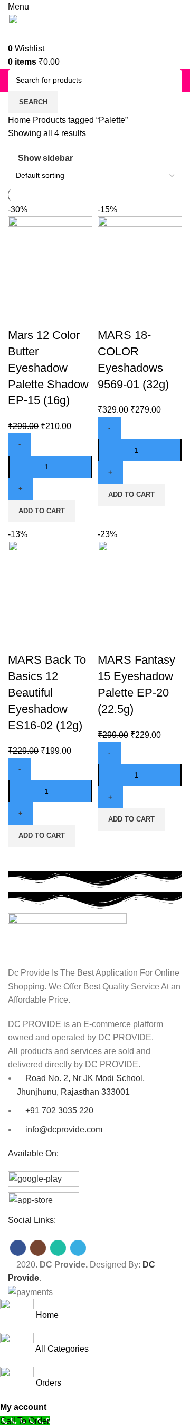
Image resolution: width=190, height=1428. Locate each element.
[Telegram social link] (78, 1248)
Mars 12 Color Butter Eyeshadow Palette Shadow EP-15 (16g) (48, 367)
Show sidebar (45, 158)
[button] (41, 511)
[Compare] (21, 314)
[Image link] (67, 933)
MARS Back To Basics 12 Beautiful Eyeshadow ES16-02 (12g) (47, 692)
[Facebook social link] (18, 1248)
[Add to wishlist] (78, 314)
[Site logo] (47, 26)
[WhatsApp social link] (58, 1248)
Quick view (49, 314)
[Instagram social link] (38, 1248)
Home (20, 119)
